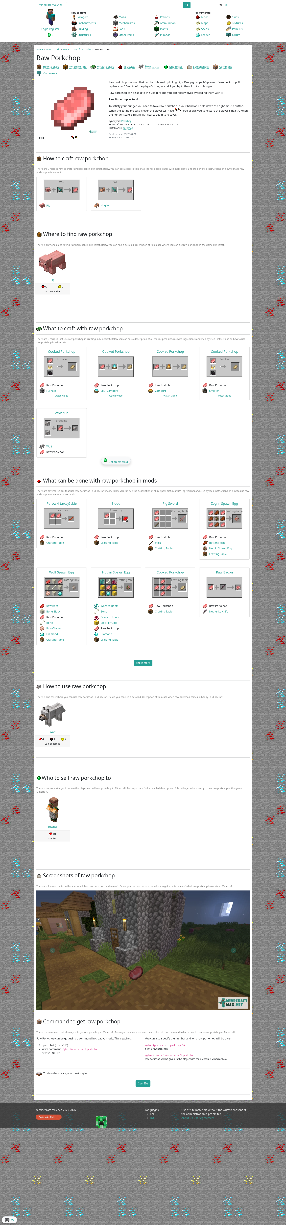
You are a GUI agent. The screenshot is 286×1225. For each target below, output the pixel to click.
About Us (187, 1118)
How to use (152, 66)
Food (122, 29)
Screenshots (201, 66)
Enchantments (87, 23)
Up (12, 1219)
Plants (164, 29)
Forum (236, 35)
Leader (205, 35)
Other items (126, 35)
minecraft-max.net (50, 5)
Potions (165, 17)
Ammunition (168, 23)
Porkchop (126, 121)
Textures (237, 23)
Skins (235, 17)
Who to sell (176, 66)
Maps (204, 23)
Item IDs (237, 29)
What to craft (105, 66)
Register (54, 29)
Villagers (83, 17)
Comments (50, 73)
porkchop (128, 127)
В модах (129, 66)
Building (83, 29)
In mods (165, 35)
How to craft (51, 66)
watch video (61, 395)
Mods (204, 17)
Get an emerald (118, 462)
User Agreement (204, 1118)
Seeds (205, 29)
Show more (143, 663)
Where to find (78, 66)
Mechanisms (127, 23)
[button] (52, 950)
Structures (84, 35)
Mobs (122, 17)
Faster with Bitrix (47, 1117)
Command (225, 66)
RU (226, 5)
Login (44, 29)
